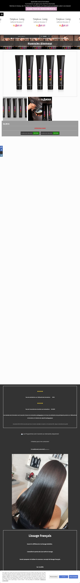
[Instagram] (1, 155)
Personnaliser (53, 576)
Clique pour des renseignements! (41, 9)
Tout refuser (63, 576)
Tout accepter (73, 576)
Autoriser (36, 133)
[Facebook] (1, 147)
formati (33, 449)
